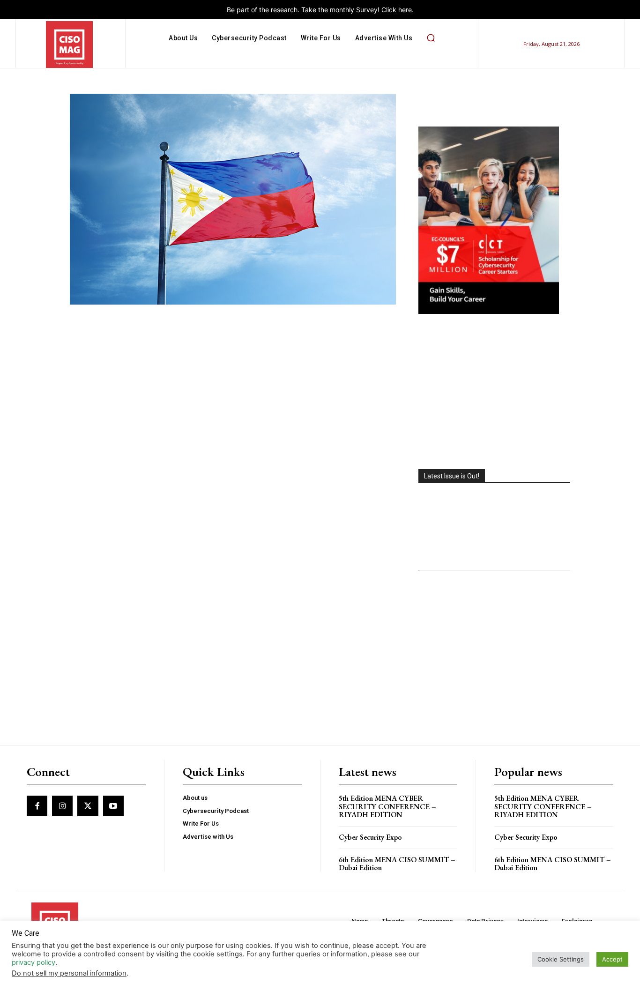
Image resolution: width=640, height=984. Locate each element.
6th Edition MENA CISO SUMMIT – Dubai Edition (397, 864)
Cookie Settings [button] (560, 959)
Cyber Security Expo (370, 837)
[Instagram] (62, 806)
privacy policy (33, 962)
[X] (87, 806)
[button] (430, 38)
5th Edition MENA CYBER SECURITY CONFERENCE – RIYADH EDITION (387, 806)
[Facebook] (37, 806)
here (405, 10)
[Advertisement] (494, 392)
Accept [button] (612, 959)
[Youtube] (113, 806)
